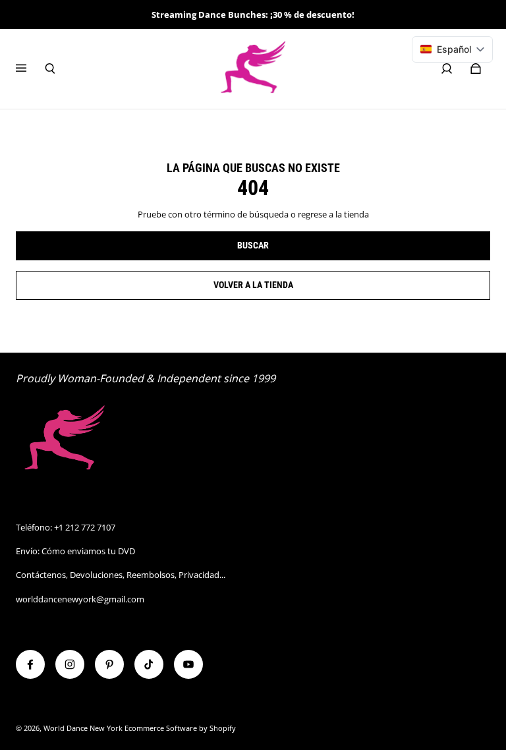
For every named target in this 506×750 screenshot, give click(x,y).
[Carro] (475, 68)
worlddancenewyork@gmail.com (80, 599)
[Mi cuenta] (446, 68)
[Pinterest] (109, 664)
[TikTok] (148, 664)
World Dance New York (83, 728)
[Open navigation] (30, 68)
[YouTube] (188, 664)
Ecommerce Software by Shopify (180, 728)
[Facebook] (30, 664)
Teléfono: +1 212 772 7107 (65, 527)
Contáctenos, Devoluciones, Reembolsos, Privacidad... (120, 575)
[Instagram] (69, 664)
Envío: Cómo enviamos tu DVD (75, 551)
